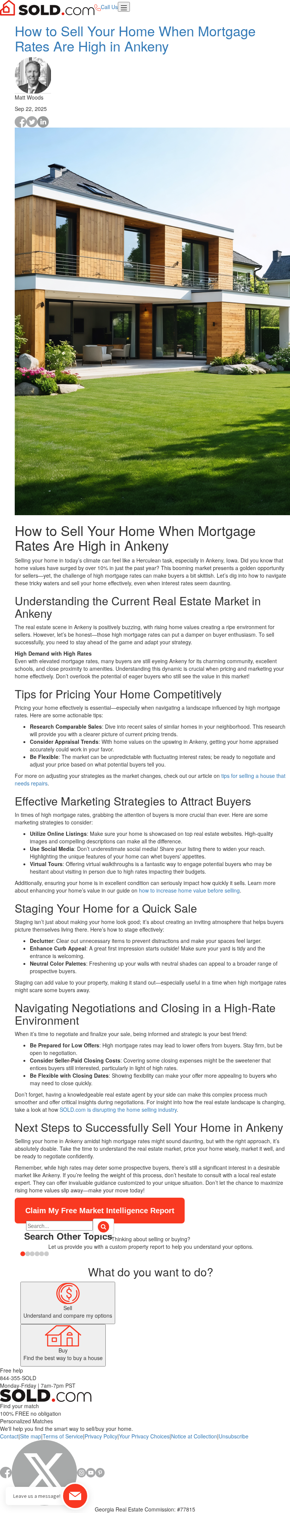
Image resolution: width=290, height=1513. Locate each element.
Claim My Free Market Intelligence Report (99, 1210)
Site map (30, 1436)
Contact (9, 1436)
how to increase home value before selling (189, 890)
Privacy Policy (101, 1436)
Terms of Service (63, 1436)
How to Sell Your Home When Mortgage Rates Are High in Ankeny (135, 38)
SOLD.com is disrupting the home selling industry (118, 1109)
